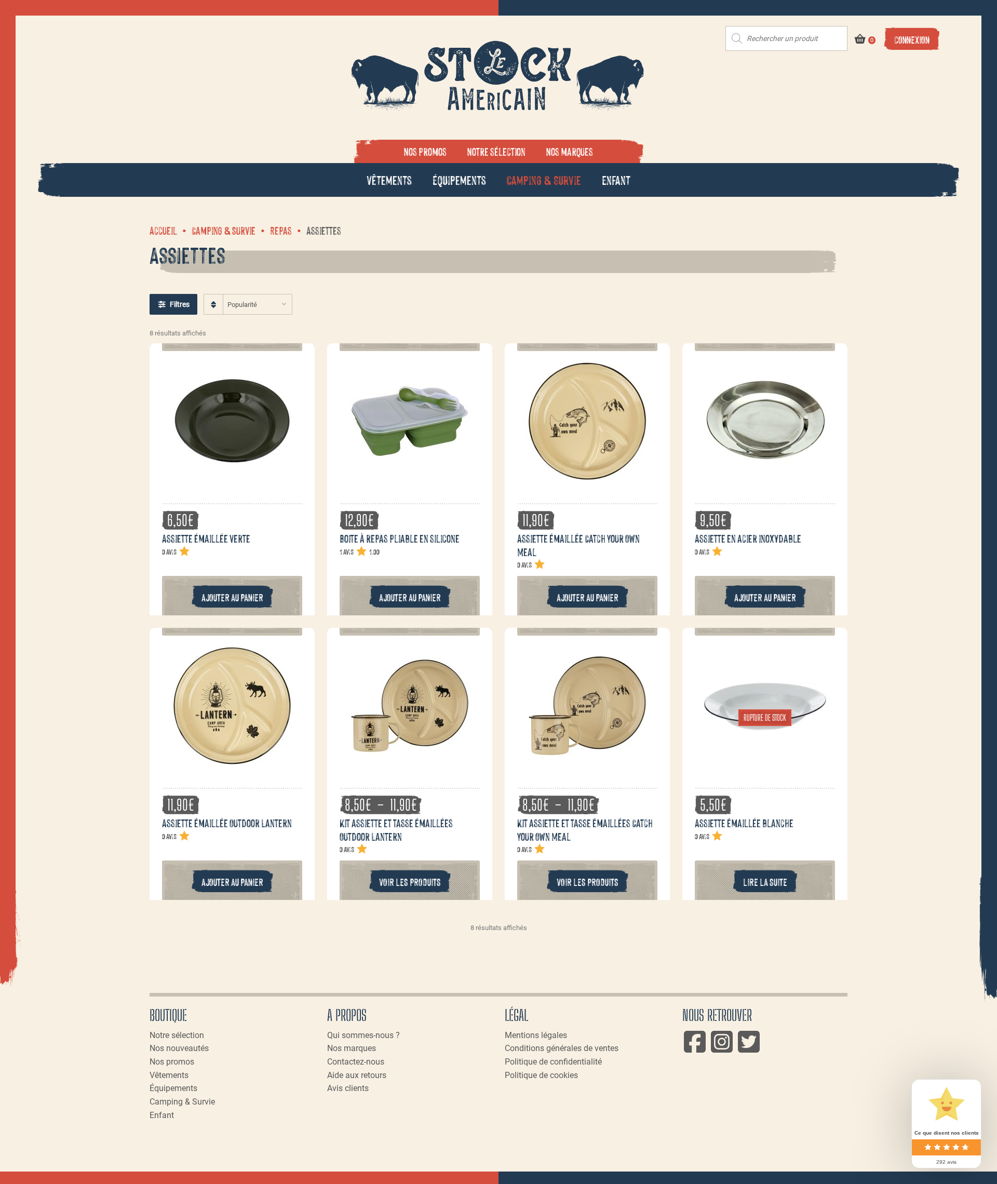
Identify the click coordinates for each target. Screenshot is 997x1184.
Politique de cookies (541, 1075)
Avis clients (348, 1088)
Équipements (459, 179)
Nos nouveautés (179, 1048)
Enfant (616, 179)
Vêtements (389, 179)
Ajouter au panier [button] (232, 596)
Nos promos (425, 151)
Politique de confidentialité (553, 1062)
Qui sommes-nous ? (363, 1035)
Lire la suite (765, 881)
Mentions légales (536, 1035)
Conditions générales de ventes (561, 1048)
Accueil (163, 230)
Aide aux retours (356, 1075)
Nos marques (569, 151)
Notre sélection (496, 151)
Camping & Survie (544, 179)
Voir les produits (410, 881)
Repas (281, 230)
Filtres (180, 304)
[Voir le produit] (232, 480)
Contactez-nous (355, 1062)
